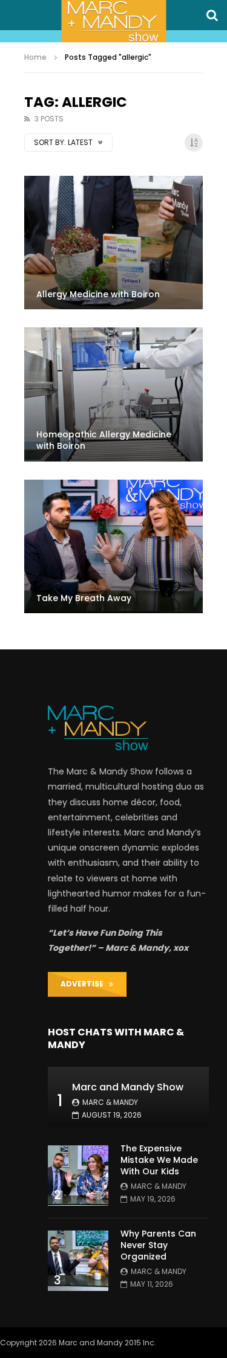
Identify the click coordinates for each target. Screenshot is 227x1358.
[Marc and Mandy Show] (113, 21)
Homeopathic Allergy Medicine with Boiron (103, 440)
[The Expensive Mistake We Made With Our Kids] (78, 1175)
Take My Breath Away (83, 598)
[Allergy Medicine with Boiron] (113, 242)
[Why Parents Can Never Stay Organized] (78, 1261)
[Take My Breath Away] (113, 546)
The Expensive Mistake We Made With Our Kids (159, 1159)
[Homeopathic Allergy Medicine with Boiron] (113, 394)
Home (35, 57)
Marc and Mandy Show (127, 1087)
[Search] (212, 15)
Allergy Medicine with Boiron (98, 294)
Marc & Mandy (110, 1102)
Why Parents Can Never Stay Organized (158, 1245)
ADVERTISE (85, 984)
